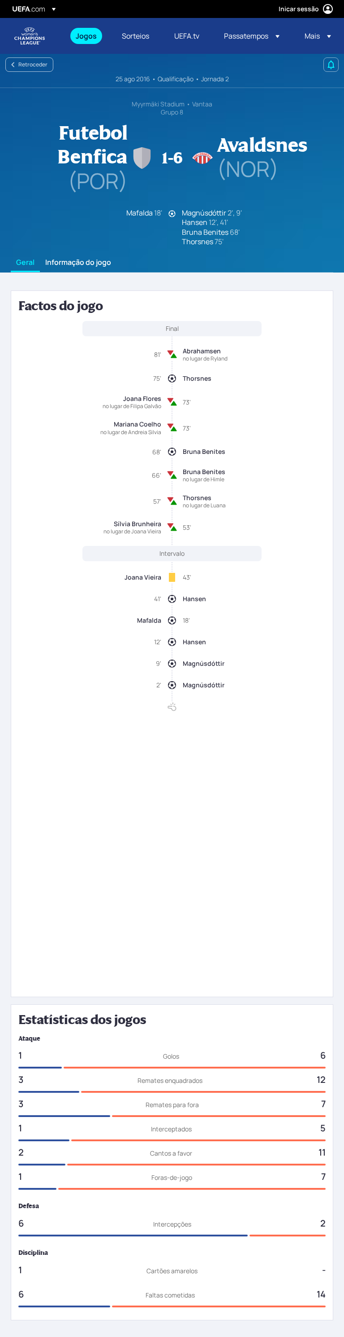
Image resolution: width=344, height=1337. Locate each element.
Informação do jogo (78, 263)
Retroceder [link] (32, 64)
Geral (25, 263)
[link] (86, 35)
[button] (251, 35)
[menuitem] (87, 35)
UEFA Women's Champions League (29, 35)
